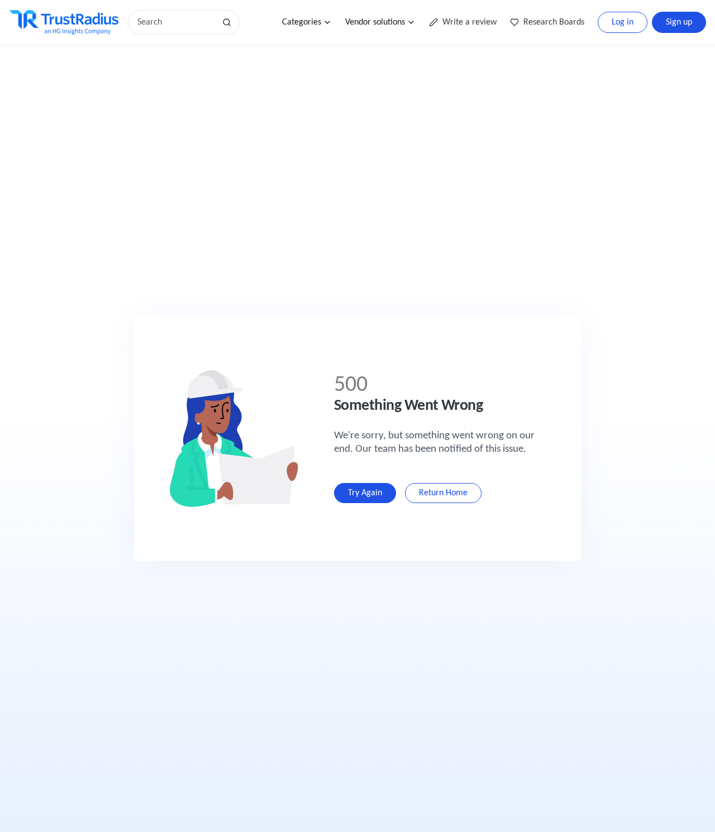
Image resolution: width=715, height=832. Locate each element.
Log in (622, 22)
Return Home (443, 493)
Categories (301, 22)
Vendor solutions (375, 22)
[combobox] (175, 22)
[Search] (227, 22)
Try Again (365, 493)
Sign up (679, 22)
